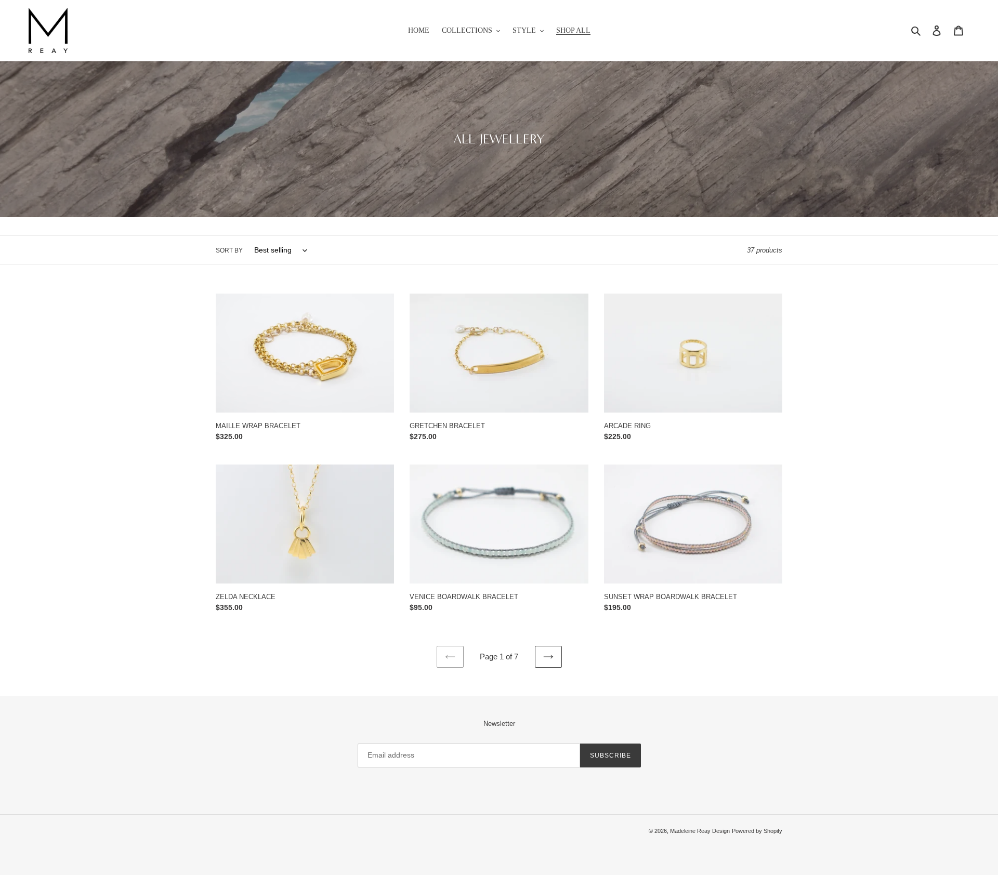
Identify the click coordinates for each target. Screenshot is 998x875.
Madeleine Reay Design (700, 831)
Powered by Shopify (757, 831)
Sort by (229, 250)
